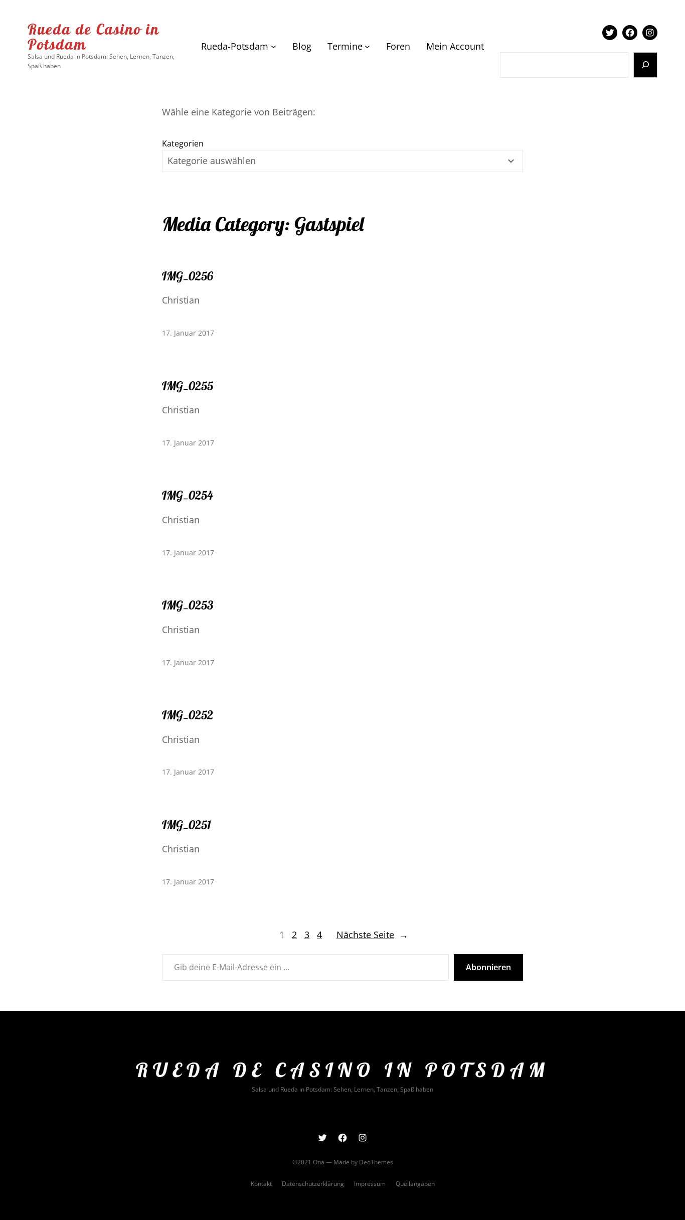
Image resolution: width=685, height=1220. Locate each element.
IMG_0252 (187, 714)
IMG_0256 (187, 275)
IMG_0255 (187, 385)
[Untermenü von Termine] (367, 46)
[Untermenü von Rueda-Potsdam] (273, 46)
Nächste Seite (372, 935)
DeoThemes (376, 1162)
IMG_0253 (187, 605)
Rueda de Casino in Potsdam (93, 37)
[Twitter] (609, 32)
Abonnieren (488, 967)
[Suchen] (645, 65)
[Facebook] (629, 32)
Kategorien (183, 143)
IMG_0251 (186, 824)
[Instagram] (649, 32)
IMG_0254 (187, 495)
